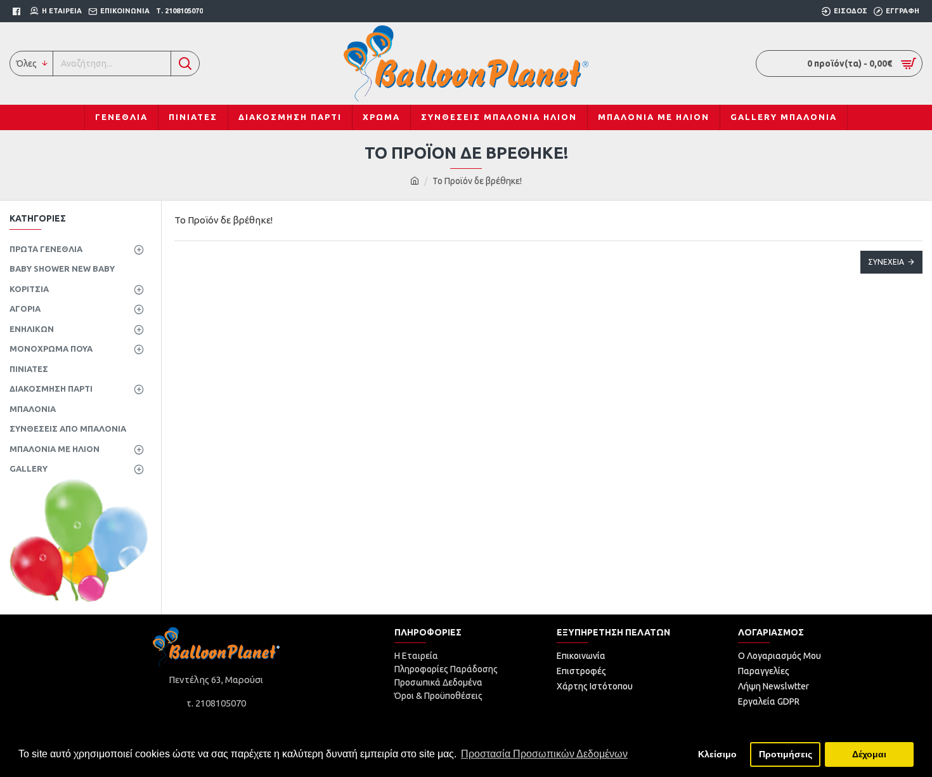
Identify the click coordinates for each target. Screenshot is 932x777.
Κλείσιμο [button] (717, 754)
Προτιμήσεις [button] (785, 754)
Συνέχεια (886, 262)
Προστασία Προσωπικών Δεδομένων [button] (544, 753)
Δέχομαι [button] (869, 754)
